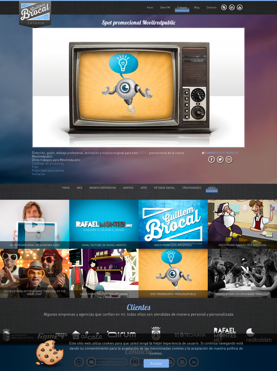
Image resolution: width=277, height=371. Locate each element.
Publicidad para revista (48, 170)
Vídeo (211, 187)
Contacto (211, 7)
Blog (196, 7)
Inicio (150, 7)
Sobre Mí (165, 7)
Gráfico (128, 187)
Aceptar (156, 363)
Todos (66, 187)
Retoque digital (164, 187)
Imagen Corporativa (102, 187)
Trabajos (182, 7)
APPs (144, 187)
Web (79, 187)
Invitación (38, 174)
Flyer (35, 167)
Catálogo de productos (48, 163)
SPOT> (143, 153)
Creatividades (191, 187)
